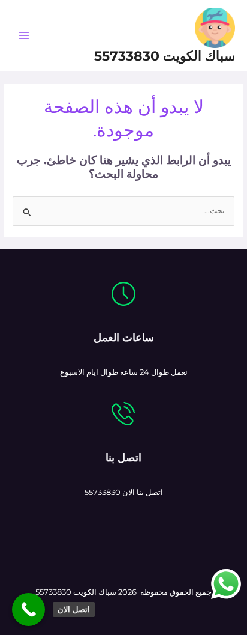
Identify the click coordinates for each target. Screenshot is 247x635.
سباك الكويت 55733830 (164, 56)
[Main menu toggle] (23, 35)
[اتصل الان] (28, 609)
